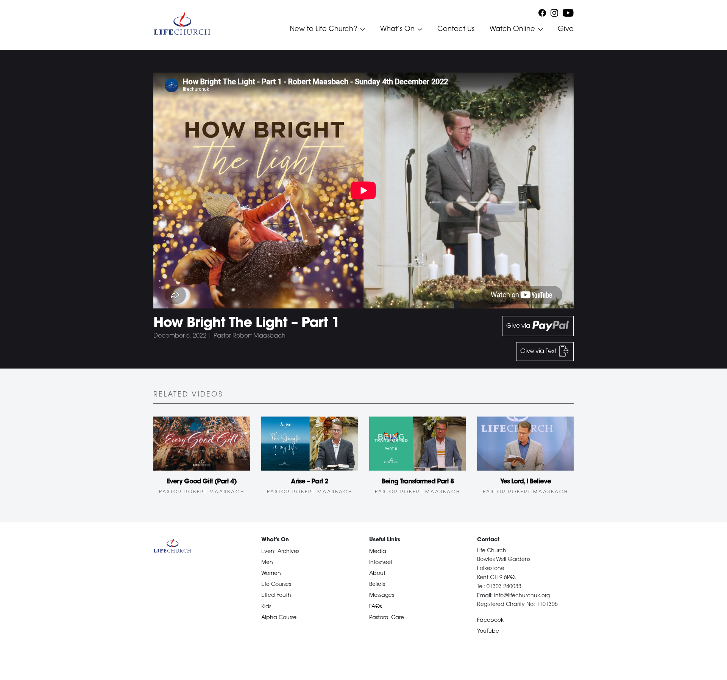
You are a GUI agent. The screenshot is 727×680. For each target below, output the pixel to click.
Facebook (490, 620)
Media (377, 552)
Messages (381, 595)
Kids (266, 607)
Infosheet (381, 562)
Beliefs (377, 584)
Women (271, 573)
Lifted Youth (276, 595)
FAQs (375, 607)
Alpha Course (278, 618)
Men (267, 562)
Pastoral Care (386, 618)
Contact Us (455, 29)
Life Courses (276, 584)
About (377, 573)
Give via (519, 326)
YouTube (488, 631)
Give (566, 29)
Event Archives (280, 552)
